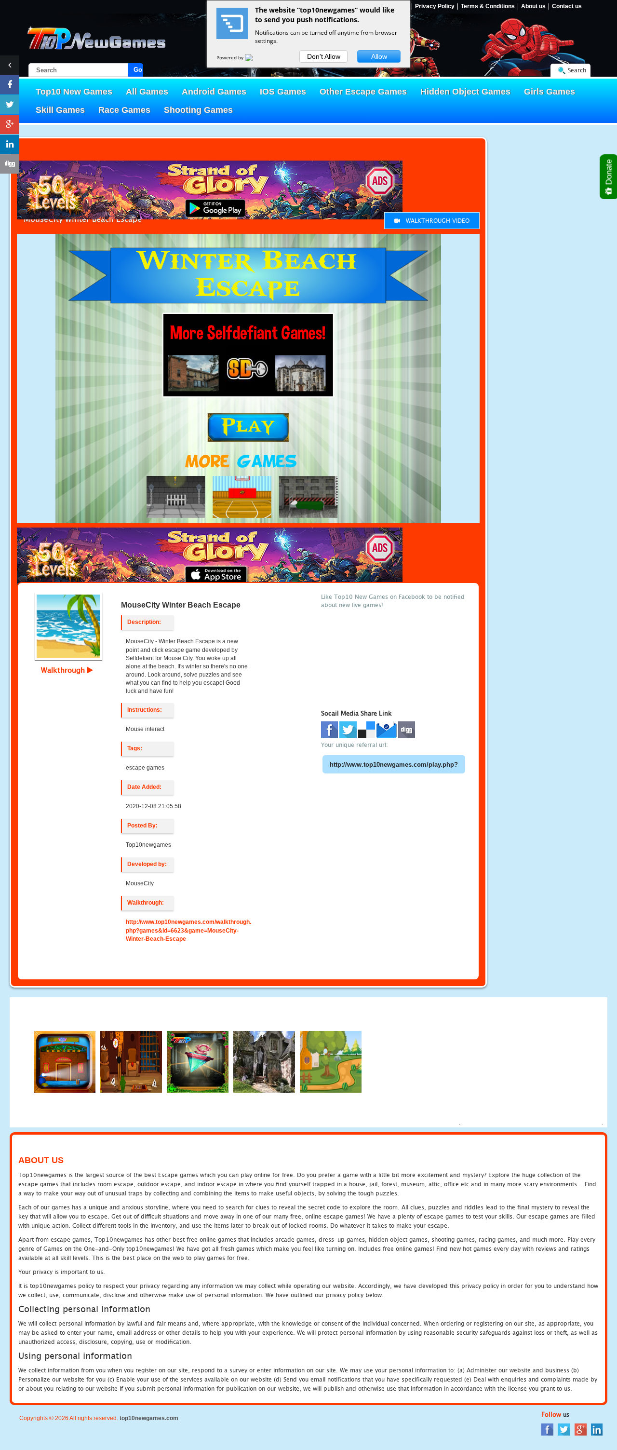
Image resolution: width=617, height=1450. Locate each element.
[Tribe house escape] (131, 1061)
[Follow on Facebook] (9, 85)
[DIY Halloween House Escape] (264, 1061)
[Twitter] (564, 1429)
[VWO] (254, 57)
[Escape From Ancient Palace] (197, 1061)
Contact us (567, 6)
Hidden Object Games (465, 91)
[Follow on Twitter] (9, 104)
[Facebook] (547, 1429)
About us (533, 6)
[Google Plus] (581, 1429)
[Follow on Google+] (9, 124)
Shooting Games (198, 110)
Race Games (124, 110)
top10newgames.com (149, 1418)
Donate (609, 173)
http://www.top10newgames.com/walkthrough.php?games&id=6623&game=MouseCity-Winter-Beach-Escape (188, 930)
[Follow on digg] (9, 164)
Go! (138, 69)
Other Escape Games (363, 91)
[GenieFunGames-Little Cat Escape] (331, 1061)
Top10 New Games (74, 91)
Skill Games (60, 110)
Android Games (214, 91)
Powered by (230, 57)
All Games (147, 91)
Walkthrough (64, 669)
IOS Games (283, 91)
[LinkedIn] (597, 1429)
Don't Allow (323, 56)
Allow (379, 56)
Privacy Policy (435, 6)
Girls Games (549, 91)
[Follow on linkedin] (9, 144)
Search (577, 70)
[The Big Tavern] (64, 1061)
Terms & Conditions (488, 6)
